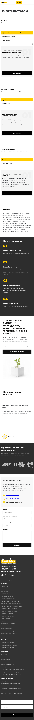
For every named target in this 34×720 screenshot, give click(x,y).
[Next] (31, 44)
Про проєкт (6, 529)
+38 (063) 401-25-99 (12, 498)
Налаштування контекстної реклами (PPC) (12, 667)
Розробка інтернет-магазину (9, 645)
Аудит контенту (5, 686)
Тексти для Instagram (6, 628)
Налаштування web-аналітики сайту (10, 688)
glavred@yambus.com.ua (11, 571)
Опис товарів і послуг (8, 36)
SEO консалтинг (5, 659)
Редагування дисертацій (7, 613)
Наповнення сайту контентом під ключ (11, 601)
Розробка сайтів (7, 163)
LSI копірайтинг (5, 588)
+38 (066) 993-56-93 (12, 495)
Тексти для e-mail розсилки (8, 626)
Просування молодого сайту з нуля (10, 672)
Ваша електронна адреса (10, 516)
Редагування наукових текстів (9, 608)
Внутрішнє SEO (6, 100)
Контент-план (5, 681)
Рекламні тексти (5, 618)
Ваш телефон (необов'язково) (11, 522)
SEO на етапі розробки (7, 662)
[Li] (12, 575)
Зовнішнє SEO (6, 103)
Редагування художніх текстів (9, 611)
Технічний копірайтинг (7, 636)
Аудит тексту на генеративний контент (11, 693)
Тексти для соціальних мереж (9, 633)
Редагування (6, 40)
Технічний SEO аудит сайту (8, 691)
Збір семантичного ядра (7, 664)
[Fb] (2, 575)
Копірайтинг (4, 586)
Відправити (17, 714)
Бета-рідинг (4, 593)
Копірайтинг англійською (8, 598)
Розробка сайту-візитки (7, 642)
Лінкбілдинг (4, 654)
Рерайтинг (4, 621)
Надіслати (17, 545)
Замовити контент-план (17, 351)
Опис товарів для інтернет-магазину (11, 603)
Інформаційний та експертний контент (14, 33)
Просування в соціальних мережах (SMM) (12, 669)
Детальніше (17, 73)
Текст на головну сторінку (8, 623)
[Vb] (6, 575)
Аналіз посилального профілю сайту (11, 683)
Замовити (19, 2)
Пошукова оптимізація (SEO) (8, 657)
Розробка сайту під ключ (7, 647)
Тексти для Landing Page (7, 631)
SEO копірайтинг (5, 591)
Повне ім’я (5, 509)
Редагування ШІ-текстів (7, 616)
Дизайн (4, 160)
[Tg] (9, 575)
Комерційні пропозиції (7, 596)
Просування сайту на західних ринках (11, 674)
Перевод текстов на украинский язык (11, 606)
